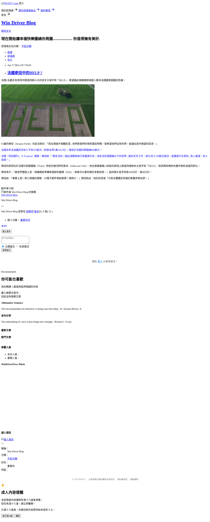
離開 (18, 516)
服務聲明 (134, 479)
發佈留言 (6, 250)
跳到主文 (6, 31)
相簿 (9, 52)
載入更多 (6, 231)
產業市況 (25, 220)
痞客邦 (30, 211)
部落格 (11, 56)
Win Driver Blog (18, 22)
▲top (4, 225)
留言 (36, 211)
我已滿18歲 (7, 516)
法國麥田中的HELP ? (24, 73)
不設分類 (26, 46)
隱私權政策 (122, 479)
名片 (9, 59)
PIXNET (82, 479)
